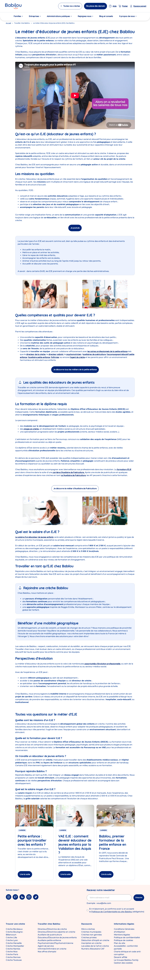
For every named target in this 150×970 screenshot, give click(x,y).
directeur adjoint (56, 354)
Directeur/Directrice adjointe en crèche (56, 932)
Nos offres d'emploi (47, 952)
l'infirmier (55, 357)
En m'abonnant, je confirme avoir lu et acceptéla (116, 910)
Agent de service (46, 946)
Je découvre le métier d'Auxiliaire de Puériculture (75, 488)
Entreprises (34, 16)
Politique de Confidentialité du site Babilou (111, 912)
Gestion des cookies (123, 963)
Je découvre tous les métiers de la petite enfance (75, 369)
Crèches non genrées (91, 935)
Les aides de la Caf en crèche (95, 946)
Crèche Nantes (13, 949)
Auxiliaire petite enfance (49, 940)
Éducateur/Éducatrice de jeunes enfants (57, 937)
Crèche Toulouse (14, 960)
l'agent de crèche (77, 357)
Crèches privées (89, 937)
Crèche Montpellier (15, 946)
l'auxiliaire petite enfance (39, 357)
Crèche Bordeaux (14, 929)
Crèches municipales (91, 932)
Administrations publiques (58, 16)
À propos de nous (127, 16)
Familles (17, 16)
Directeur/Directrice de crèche (52, 929)
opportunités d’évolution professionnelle (102, 664)
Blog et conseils (106, 16)
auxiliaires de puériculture (94, 354)
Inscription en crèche (91, 943)
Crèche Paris (12, 954)
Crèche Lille (11, 937)
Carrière (22, 830)
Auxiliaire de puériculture (50, 935)
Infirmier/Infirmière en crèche (52, 949)
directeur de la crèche (35, 354)
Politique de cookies (123, 940)
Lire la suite (25, 874)
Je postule (75, 228)
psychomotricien (73, 354)
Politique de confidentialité (127, 937)
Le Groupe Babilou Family (126, 960)
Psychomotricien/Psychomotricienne (55, 943)
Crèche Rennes (13, 957)
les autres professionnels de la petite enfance (107, 351)
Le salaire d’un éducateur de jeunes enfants (34, 537)
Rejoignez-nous (84, 16)
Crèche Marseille (14, 943)
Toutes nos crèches (71, 6)
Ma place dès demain (95, 6)
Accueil (8, 23)
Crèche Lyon (12, 940)
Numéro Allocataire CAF (92, 949)
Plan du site (119, 943)
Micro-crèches (88, 929)
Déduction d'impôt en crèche (95, 940)
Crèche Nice (11, 952)
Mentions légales (122, 935)
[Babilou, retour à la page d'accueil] (13, 6)
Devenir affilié (120, 957)
